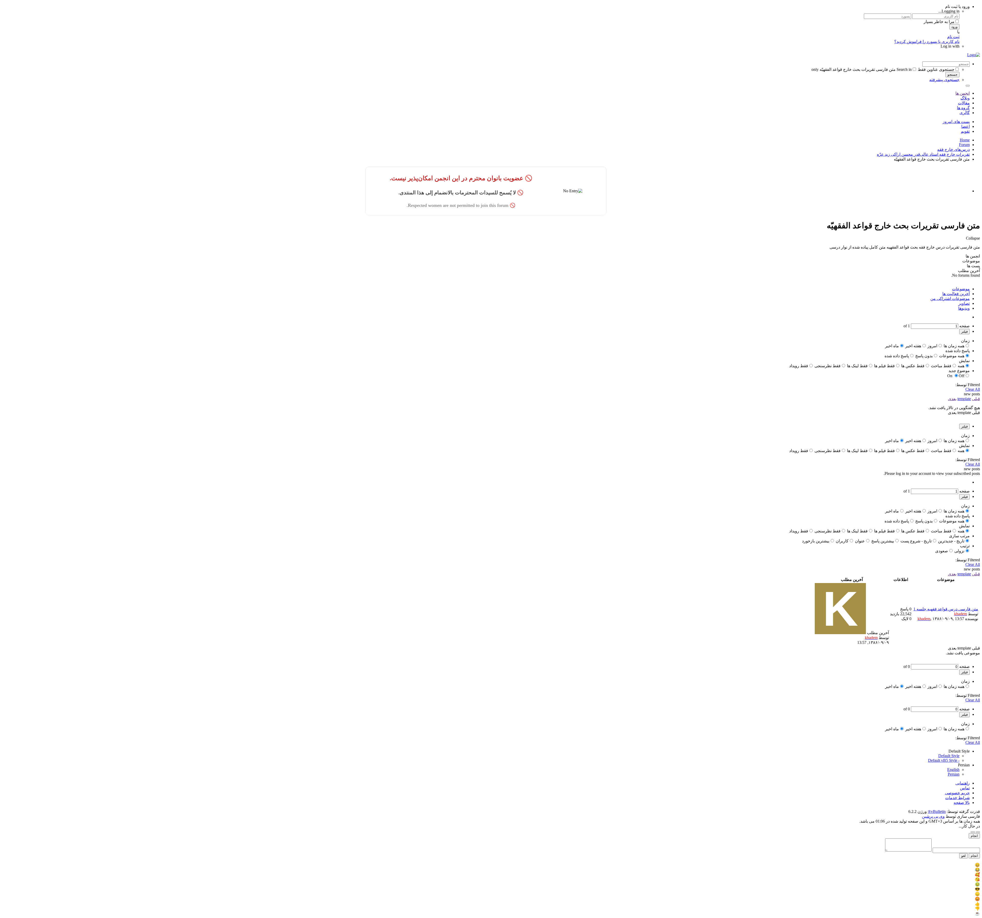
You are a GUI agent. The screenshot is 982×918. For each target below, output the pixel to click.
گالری (964, 112)
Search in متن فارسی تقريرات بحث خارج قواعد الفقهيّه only (861, 69)
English (953, 769)
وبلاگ (965, 98)
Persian (953, 774)
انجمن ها (962, 93)
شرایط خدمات (957, 798)
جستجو (952, 74)
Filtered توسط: (967, 385)
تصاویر (964, 303)
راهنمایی (962, 783)
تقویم (965, 131)
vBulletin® (937, 811)
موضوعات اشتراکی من (950, 298)
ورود (954, 27)
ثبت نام (953, 37)
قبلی (976, 399)
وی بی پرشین (933, 816)
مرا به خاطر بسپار (939, 21)
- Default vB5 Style (943, 760)
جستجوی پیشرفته (944, 79)
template (964, 399)
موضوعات (961, 289)
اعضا (965, 126)
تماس (965, 788)
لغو (963, 856)
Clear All (972, 389)
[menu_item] (491, 865)
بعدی (952, 399)
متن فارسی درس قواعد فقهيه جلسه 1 (945, 609)
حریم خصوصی (957, 793)
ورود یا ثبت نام (957, 6)
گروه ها (963, 108)
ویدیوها (964, 308)
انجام (974, 836)
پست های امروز (956, 121)
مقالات (964, 103)
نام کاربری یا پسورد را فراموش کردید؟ (926, 41)
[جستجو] (968, 85)
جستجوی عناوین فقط (936, 69)
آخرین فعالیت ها (956, 294)
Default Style (948, 756)
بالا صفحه (962, 802)
